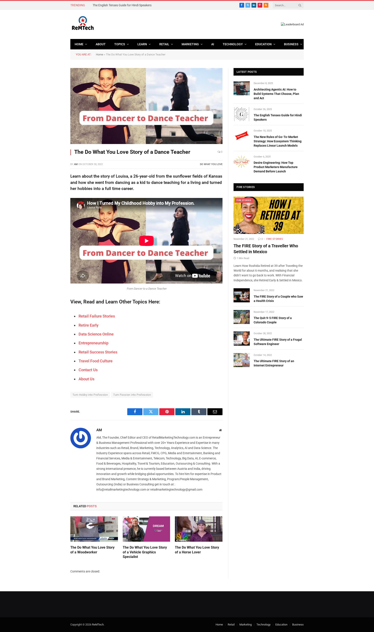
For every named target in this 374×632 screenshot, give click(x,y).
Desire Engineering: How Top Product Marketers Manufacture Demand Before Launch (276, 167)
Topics (119, 44)
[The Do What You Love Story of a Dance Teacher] (146, 106)
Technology (233, 44)
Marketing (190, 44)
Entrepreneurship (93, 343)
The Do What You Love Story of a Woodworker (92, 549)
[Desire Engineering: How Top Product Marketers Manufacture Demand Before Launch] (242, 162)
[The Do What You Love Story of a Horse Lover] (198, 529)
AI (212, 44)
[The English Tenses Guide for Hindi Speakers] (242, 114)
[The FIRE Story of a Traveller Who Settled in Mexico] (269, 215)
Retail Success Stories (98, 352)
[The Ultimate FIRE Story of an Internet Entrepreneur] (242, 360)
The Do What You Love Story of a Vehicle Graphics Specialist (145, 552)
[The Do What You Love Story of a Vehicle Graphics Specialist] (146, 529)
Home (79, 44)
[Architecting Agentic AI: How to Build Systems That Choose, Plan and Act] (242, 88)
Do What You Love (211, 164)
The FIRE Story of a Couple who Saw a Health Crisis (278, 299)
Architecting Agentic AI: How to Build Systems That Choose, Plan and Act (276, 94)
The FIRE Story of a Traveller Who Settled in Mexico (266, 248)
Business (291, 44)
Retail (164, 44)
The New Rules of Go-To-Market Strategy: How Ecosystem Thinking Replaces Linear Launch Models (277, 141)
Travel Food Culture (96, 361)
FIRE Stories (244, 200)
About (101, 44)
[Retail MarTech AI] (82, 24)
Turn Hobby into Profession (90, 394)
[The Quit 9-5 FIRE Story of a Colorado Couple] (242, 317)
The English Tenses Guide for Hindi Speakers (122, 5)
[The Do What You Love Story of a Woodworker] (94, 529)
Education (263, 44)
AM (76, 164)
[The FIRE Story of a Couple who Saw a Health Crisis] (242, 295)
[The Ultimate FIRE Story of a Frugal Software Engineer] (242, 338)
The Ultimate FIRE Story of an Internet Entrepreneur (274, 363)
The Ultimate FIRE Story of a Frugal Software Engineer (278, 342)
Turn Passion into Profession (132, 394)
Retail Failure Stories (97, 316)
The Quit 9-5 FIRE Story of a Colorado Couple (273, 320)
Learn (142, 44)
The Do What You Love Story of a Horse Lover (197, 549)
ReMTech (98, 624)
